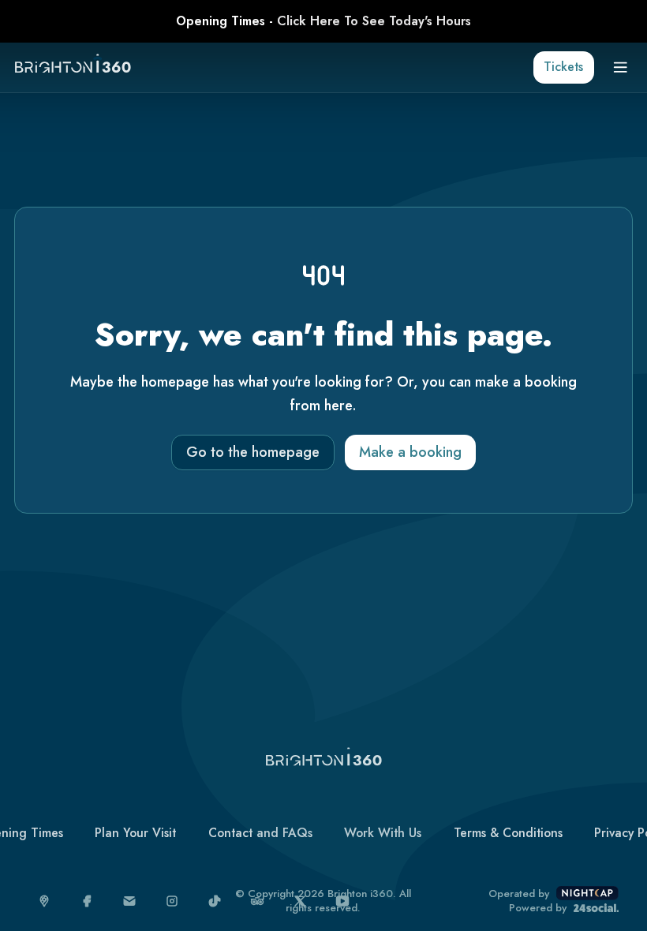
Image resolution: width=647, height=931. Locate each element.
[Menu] (620, 67)
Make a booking (410, 452)
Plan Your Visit (135, 833)
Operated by (518, 894)
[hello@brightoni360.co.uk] (130, 901)
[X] (300, 901)
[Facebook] (87, 901)
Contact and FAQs (260, 833)
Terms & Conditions (508, 833)
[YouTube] (343, 901)
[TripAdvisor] (257, 901)
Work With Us (382, 833)
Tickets (563, 67)
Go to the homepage (253, 452)
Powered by (538, 908)
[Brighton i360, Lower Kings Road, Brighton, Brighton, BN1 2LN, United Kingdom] (44, 901)
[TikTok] (215, 901)
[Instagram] (172, 901)
